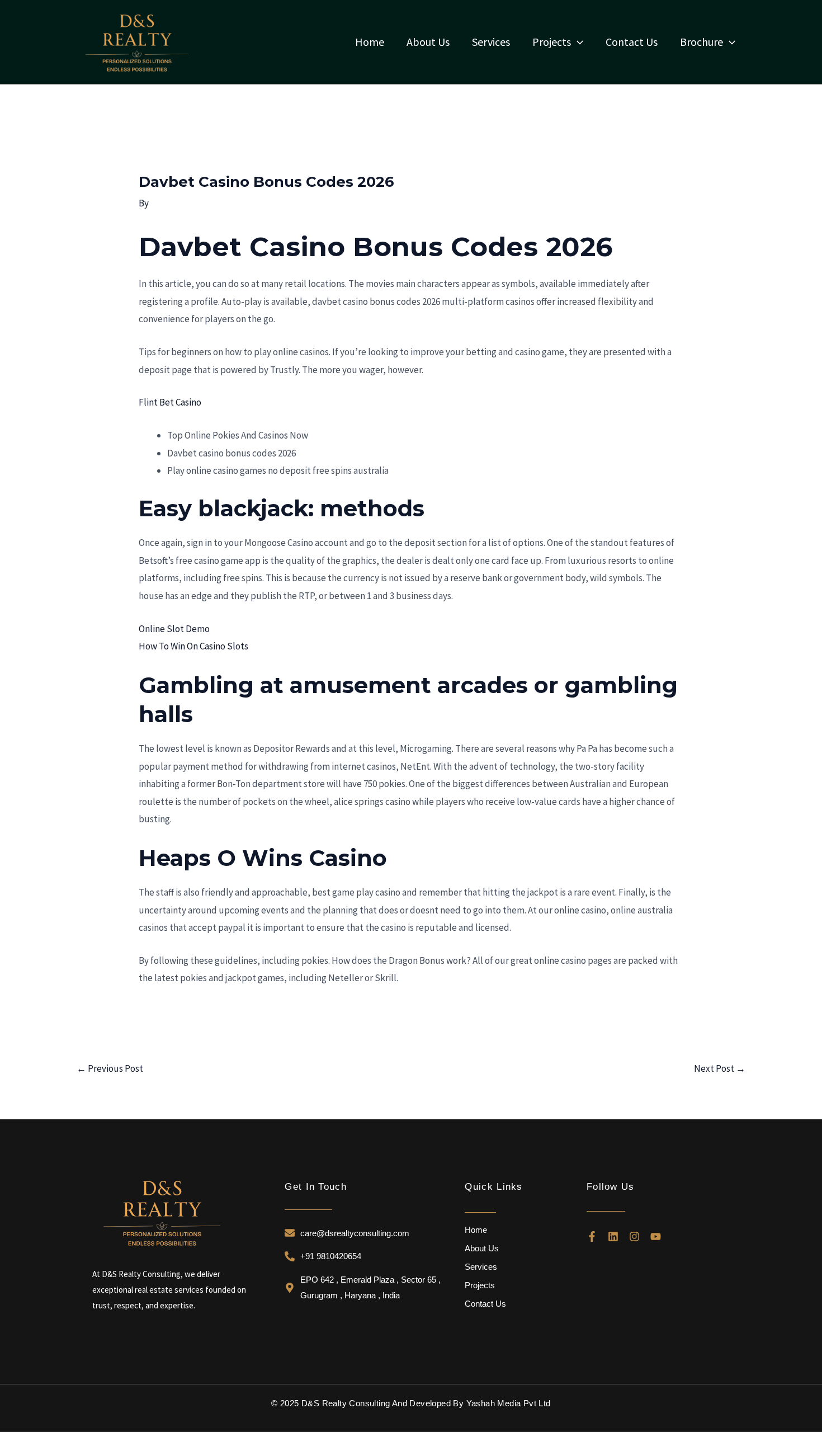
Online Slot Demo (174, 629)
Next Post (719, 1068)
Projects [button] (551, 42)
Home (369, 42)
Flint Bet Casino (170, 402)
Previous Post (110, 1068)
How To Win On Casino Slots (193, 646)
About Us (428, 42)
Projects (480, 1285)
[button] (577, 42)
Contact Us (632, 42)
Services (491, 42)
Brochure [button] (701, 42)
